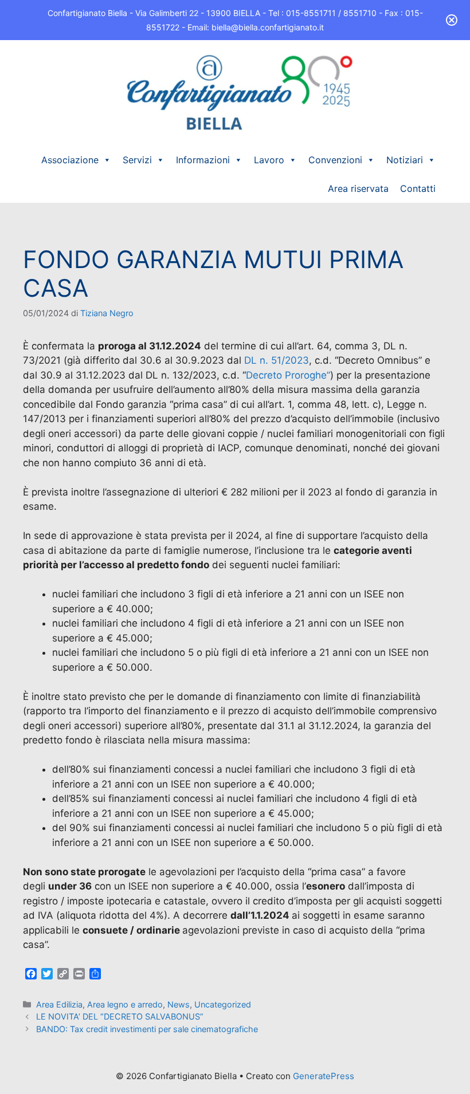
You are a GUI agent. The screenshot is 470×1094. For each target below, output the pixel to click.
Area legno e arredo (125, 1004)
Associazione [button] (70, 160)
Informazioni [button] (203, 160)
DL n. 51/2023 (276, 360)
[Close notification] (452, 20)
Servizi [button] (137, 160)
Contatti (418, 188)
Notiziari (404, 160)
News (178, 1004)
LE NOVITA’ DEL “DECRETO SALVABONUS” (119, 1016)
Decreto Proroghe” (288, 375)
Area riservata (358, 188)
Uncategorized (222, 1004)
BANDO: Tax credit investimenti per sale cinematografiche (147, 1029)
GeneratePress (323, 1076)
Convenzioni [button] (335, 160)
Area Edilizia (59, 1004)
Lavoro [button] (269, 160)
